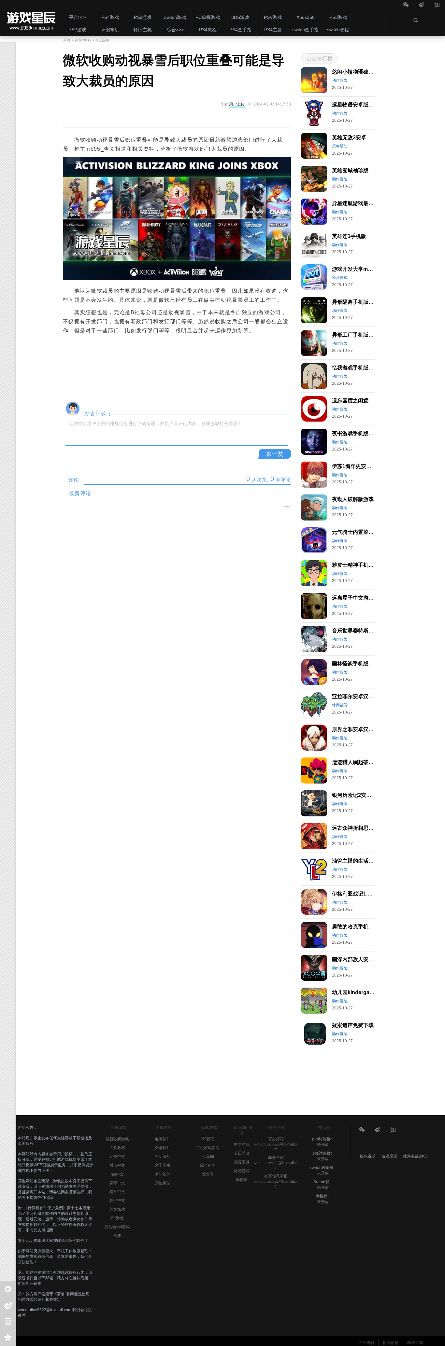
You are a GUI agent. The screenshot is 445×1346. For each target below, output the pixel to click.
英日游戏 (242, 1153)
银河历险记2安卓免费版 (359, 795)
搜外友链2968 (415, 1156)
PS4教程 (208, 29)
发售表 (208, 1174)
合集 (117, 1235)
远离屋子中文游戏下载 (358, 598)
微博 (421, 5)
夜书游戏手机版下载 (355, 433)
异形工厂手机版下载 (355, 335)
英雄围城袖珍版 (350, 170)
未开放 (323, 1144)
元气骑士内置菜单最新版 (360, 532)
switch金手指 (305, 29)
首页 (67, 40)
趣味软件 (162, 1174)
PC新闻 (207, 1156)
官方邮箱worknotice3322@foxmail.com (275, 1144)
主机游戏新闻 (208, 1147)
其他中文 (117, 1200)
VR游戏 (117, 1218)
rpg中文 (117, 1174)
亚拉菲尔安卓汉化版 (355, 696)
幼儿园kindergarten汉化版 (363, 992)
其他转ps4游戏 (117, 1227)
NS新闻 (102, 40)
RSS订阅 (415, 1342)
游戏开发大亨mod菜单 (358, 269)
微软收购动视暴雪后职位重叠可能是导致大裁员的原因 (30, 18)
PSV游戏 (273, 17)
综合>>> (175, 29)
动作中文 (117, 1156)
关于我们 (366, 1342)
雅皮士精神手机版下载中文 (363, 565)
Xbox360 (305, 17)
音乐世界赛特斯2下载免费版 (364, 630)
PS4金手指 (240, 29)
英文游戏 (117, 1209)
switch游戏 (175, 17)
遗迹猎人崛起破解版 (355, 762)
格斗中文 (117, 1191)
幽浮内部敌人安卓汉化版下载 (366, 959)
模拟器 (242, 1179)
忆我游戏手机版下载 (355, 367)
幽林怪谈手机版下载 (355, 663)
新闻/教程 (83, 40)
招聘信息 (390, 1342)
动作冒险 (340, 80)
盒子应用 (162, 1165)
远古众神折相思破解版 (358, 828)
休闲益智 (340, 705)
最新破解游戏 (117, 1139)
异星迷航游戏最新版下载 (360, 203)
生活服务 (162, 1156)
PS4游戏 (110, 17)
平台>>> (77, 17)
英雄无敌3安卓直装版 (357, 137)
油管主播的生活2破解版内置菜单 (370, 861)
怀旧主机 (143, 29)
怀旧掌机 (110, 29)
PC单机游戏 (207, 17)
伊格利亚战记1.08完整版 (360, 893)
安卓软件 (162, 1147)
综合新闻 (208, 1165)
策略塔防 (340, 146)
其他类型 (162, 1183)
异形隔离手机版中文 (355, 302)
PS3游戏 (338, 17)
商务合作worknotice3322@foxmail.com (275, 1162)
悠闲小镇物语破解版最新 (360, 72)
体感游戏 (242, 1171)
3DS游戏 (240, 17)
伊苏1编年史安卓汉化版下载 (364, 466)
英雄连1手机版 (349, 236)
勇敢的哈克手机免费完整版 (363, 926)
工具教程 (117, 1147)
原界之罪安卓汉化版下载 (360, 729)
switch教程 (338, 29)
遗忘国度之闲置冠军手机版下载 (368, 400)
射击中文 (117, 1165)
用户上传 (237, 104)
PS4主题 (273, 29)
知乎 (437, 5)
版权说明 (368, 1156)
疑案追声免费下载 (353, 1025)
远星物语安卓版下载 (355, 104)
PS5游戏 (142, 17)
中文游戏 (242, 1144)
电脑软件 (162, 1139)
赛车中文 (117, 1183)
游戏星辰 (389, 1156)
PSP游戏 (77, 29)
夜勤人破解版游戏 (353, 499)
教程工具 (242, 1162)
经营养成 (340, 277)
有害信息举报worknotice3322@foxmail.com (275, 1181)
